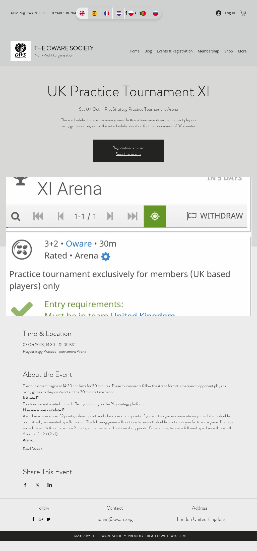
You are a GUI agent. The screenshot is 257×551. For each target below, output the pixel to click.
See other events (128, 154)
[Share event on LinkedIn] (49, 485)
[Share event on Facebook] (25, 485)
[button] (243, 13)
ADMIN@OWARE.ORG (28, 13)
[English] (82, 13)
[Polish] (130, 13)
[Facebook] (33, 519)
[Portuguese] (143, 13)
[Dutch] (118, 13)
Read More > (33, 449)
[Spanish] (94, 13)
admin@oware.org (115, 519)
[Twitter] (48, 519)
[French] (106, 13)
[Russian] (155, 13)
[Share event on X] (37, 485)
